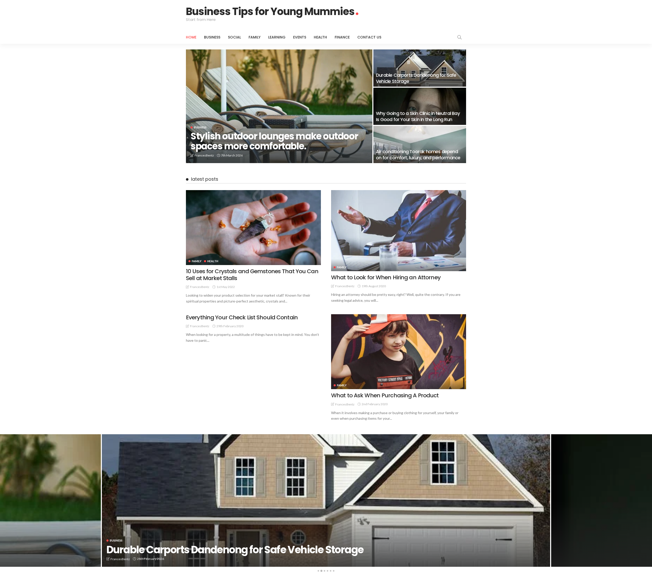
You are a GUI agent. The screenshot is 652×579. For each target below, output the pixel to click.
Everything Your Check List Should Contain (242, 317)
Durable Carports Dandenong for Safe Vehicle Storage (416, 78)
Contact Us (369, 37)
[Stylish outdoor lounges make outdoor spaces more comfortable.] (279, 106)
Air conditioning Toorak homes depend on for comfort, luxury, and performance (418, 154)
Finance (342, 37)
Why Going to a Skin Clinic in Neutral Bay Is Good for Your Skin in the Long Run (418, 116)
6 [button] (333, 571)
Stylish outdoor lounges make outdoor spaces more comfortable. (274, 141)
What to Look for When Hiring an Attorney (386, 277)
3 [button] (324, 571)
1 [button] (318, 571)
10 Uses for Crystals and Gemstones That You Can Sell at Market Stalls (252, 274)
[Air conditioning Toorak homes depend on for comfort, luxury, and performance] (419, 144)
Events (299, 37)
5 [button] (330, 571)
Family (255, 37)
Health (320, 37)
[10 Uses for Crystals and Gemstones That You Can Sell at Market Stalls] (253, 227)
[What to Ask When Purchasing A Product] (398, 351)
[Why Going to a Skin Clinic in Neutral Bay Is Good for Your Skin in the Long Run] (419, 106)
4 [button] (327, 571)
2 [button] (321, 571)
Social (234, 37)
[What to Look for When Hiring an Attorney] (398, 230)
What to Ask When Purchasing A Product (385, 395)
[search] (459, 37)
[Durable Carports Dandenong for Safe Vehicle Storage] (419, 68)
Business (212, 37)
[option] (326, 500)
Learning (277, 37)
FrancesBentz (204, 155)
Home (191, 37)
